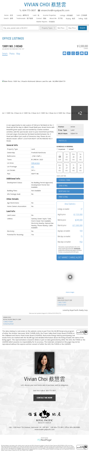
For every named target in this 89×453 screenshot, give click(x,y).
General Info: (12, 145)
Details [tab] (5, 53)
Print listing (63, 197)
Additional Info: (13, 178)
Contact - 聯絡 (41, 18)
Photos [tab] (12, 53)
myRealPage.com (44, 440)
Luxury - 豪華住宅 (23, 15)
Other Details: (13, 198)
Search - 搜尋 (8, 18)
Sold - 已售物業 (82, 15)
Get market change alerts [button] (70, 257)
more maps (70, 292)
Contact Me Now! (44, 398)
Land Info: (11, 211)
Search (82, 28)
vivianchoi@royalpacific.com (44, 429)
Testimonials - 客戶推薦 (24, 18)
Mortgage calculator (71, 191)
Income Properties (49, 15)
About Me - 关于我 (56, 18)
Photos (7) (62, 140)
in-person (62, 149)
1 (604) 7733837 (62, 302)
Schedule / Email (64, 180)
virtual (71, 149)
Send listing (63, 185)
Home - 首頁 (8, 15)
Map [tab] (18, 53)
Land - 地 (36, 15)
